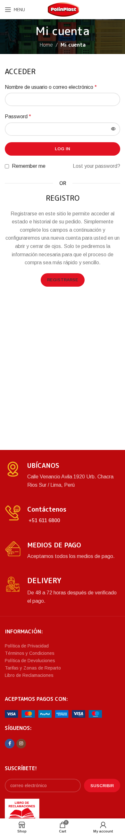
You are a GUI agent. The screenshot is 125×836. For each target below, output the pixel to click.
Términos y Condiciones (29, 653)
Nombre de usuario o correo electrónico (51, 87)
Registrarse (62, 279)
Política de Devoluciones (30, 660)
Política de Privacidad (27, 645)
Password (18, 116)
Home (46, 44)
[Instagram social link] (21, 743)
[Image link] (53, 713)
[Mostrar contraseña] (113, 129)
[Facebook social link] (9, 743)
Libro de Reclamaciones (29, 675)
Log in (62, 148)
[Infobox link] (62, 475)
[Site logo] (63, 9)
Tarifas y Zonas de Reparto (33, 667)
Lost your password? (96, 166)
